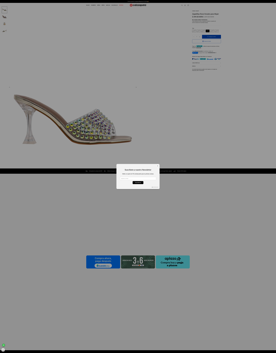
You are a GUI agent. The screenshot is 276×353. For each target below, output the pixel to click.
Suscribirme (138, 182)
